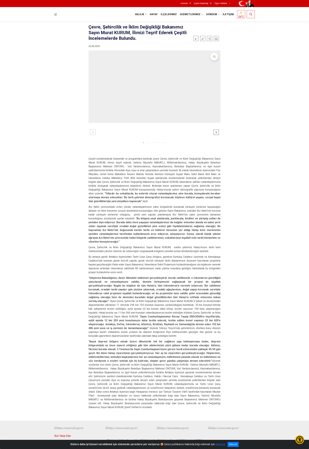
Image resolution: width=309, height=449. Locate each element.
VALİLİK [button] (139, 14)
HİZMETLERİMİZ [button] (190, 14)
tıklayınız (220, 444)
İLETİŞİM (228, 14)
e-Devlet (184, 3)
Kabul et (233, 444)
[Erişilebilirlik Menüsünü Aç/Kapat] (299, 439)
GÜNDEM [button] (211, 14)
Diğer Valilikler (221, 3)
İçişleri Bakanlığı (201, 3)
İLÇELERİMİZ (169, 14)
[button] (209, 38)
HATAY (154, 14)
